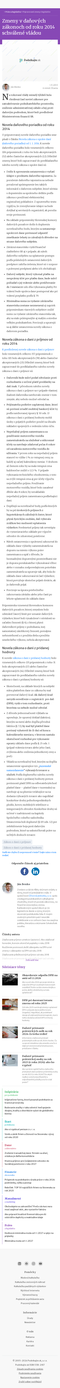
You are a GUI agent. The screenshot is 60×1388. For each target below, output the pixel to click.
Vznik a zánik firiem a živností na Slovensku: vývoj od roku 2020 (29, 1136)
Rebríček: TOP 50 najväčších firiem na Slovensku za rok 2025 (30, 1189)
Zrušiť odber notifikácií (30, 1381)
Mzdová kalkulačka (30, 1277)
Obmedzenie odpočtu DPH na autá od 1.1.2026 (40, 977)
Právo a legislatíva (13, 12)
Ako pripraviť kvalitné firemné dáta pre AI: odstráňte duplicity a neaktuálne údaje (25, 1216)
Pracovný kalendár (30, 1303)
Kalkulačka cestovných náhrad (30, 1282)
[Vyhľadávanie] (56, 4)
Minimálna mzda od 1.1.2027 (19, 1241)
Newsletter (30, 1322)
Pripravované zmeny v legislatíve (36, 12)
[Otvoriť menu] (3, 4)
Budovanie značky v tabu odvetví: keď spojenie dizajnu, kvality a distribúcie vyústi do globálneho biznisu (29, 1110)
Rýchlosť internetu (30, 1290)
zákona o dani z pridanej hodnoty (32, 658)
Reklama (30, 1337)
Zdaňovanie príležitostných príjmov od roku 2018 (25, 954)
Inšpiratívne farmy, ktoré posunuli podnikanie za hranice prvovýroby (29, 1101)
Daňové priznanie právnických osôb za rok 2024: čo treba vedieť (37, 1031)
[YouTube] (40, 1263)
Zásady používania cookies (30, 1369)
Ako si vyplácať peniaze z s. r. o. (20, 1129)
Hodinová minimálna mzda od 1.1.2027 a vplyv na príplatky (29, 1234)
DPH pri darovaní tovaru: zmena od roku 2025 (37, 1002)
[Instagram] (33, 1263)
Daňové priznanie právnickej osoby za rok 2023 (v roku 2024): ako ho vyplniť (38, 1061)
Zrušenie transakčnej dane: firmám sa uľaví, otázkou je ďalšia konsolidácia (26, 1154)
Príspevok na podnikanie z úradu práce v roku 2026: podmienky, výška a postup (30, 1181)
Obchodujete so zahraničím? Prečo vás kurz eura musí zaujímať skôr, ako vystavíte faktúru (28, 1208)
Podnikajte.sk (22, 1365)
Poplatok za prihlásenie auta (30, 1299)
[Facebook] (26, 1263)
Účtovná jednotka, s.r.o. (40, 895)
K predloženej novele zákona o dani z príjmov (28, 349)
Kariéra (30, 1341)
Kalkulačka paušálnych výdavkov (30, 1286)
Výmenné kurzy (30, 1295)
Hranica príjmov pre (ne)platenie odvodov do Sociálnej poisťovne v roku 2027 (27, 1162)
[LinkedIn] (19, 1263)
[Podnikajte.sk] (30, 4)
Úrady (30, 1318)
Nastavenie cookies (30, 1377)
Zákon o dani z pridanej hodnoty (23, 847)
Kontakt (30, 1345)
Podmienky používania (30, 1373)
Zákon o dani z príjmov (17, 842)
